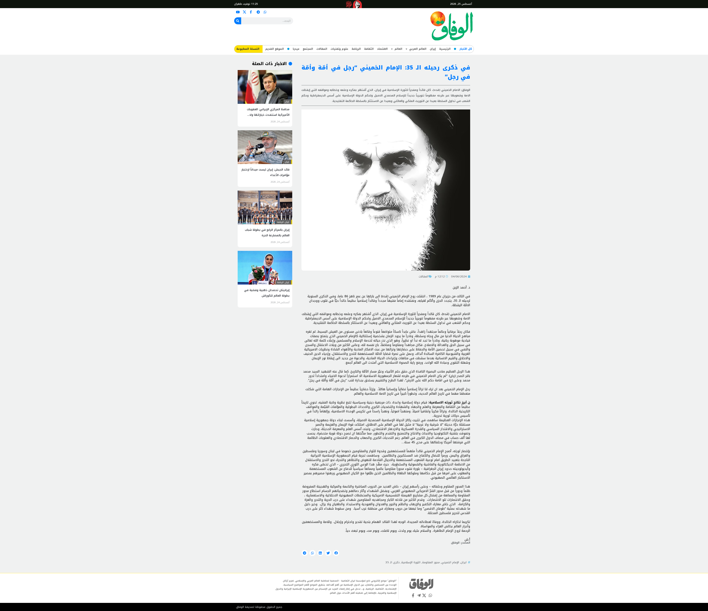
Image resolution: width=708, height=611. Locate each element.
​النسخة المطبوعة (247, 48)
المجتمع (308, 48)
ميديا (296, 48)
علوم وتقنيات (339, 48)
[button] (336, 553)
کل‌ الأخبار (465, 48)
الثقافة (369, 48)
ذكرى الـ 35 (393, 562)
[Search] (237, 20)
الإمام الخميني (450, 562)
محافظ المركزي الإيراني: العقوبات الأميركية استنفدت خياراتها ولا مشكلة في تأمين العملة (268, 115)
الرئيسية (445, 48)
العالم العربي (417, 48)
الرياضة (356, 48)
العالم (398, 48)
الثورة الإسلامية (411, 562)
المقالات (321, 48)
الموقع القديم (274, 48)
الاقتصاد (382, 48)
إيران (433, 48)
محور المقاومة (431, 562)
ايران (464, 562)
